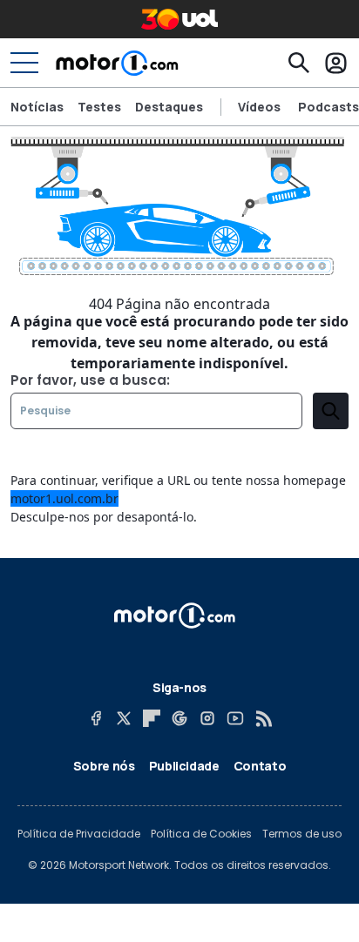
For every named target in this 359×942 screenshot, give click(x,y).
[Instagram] (207, 718)
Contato (260, 765)
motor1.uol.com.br (64, 498)
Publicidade (184, 765)
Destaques (169, 106)
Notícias (37, 106)
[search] (331, 411)
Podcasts (328, 107)
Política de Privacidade (78, 834)
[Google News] (179, 718)
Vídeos (259, 107)
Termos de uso (302, 834)
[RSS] (263, 718)
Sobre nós (104, 765)
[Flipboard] (151, 718)
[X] (123, 718)
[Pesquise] (298, 62)
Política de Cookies (201, 834)
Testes (99, 106)
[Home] (117, 62)
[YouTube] (235, 718)
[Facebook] (96, 718)
